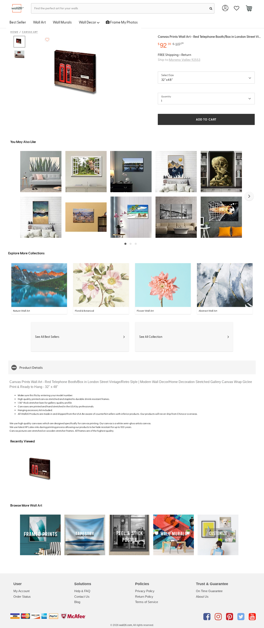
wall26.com (125, 625)
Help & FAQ (82, 591)
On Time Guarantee (209, 591)
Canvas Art (30, 31)
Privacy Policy (144, 591)
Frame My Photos (124, 22)
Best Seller (17, 22)
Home (14, 31)
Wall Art (39, 22)
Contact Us (82, 596)
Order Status (22, 596)
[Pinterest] (230, 617)
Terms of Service (146, 602)
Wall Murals (62, 22)
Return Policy (144, 596)
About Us (202, 596)
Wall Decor (88, 22)
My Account (21, 591)
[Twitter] (241, 617)
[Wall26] (16, 8)
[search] (210, 8)
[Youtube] (252, 617)
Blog (77, 602)
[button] (249, 196)
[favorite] (236, 8)
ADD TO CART (206, 119)
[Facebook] (207, 617)
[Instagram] (219, 617)
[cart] (249, 8)
